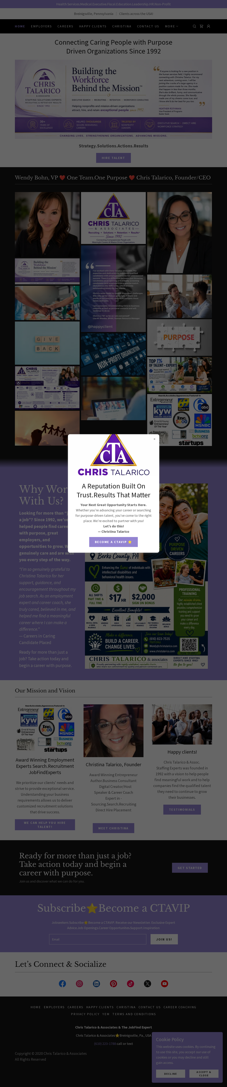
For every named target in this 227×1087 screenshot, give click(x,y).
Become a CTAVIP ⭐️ (113, 542)
